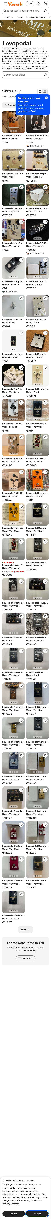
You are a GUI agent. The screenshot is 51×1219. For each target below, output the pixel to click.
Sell (30, 3)
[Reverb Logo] (15, 4)
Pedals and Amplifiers (36, 17)
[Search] (45, 10)
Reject (13, 1214)
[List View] (44, 91)
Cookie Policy (32, 1197)
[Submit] (45, 74)
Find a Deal (9, 17)
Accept (37, 1214)
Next (23, 929)
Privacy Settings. (11, 1203)
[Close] (46, 98)
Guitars (20, 17)
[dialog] (25, 1198)
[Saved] (38, 3)
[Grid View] (40, 91)
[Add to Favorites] (19, 91)
